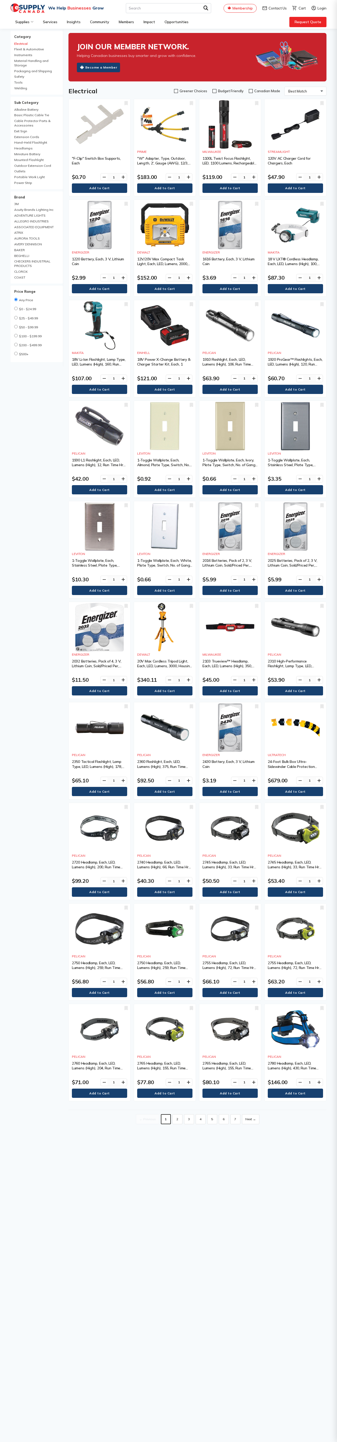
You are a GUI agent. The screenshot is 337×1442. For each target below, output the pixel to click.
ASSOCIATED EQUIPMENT (34, 227)
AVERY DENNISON (28, 244)
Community (99, 22)
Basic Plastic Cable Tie (31, 115)
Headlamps (23, 148)
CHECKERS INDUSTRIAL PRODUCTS (32, 263)
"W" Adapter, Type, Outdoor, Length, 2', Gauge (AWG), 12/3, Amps (162, 163)
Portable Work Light (29, 177)
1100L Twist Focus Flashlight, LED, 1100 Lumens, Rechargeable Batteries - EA (229, 163)
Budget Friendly (231, 91)
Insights (74, 22)
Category (22, 37)
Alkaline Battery (26, 109)
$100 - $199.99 (30, 336)
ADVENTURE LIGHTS (30, 215)
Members (126, 22)
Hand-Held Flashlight (30, 142)
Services (50, 22)
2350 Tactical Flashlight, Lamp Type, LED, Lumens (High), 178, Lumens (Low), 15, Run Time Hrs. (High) (98, 768)
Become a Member (101, 67)
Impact (149, 22)
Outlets (20, 171)
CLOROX (21, 272)
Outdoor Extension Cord (32, 166)
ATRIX (18, 233)
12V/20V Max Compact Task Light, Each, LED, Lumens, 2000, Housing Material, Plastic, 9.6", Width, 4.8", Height (162, 266)
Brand (19, 197)
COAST (19, 277)
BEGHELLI (21, 256)
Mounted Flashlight (29, 160)
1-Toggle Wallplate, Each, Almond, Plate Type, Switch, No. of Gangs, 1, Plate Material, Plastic (163, 467)
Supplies (22, 22)
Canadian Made (267, 91)
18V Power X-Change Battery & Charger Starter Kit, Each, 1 (164, 362)
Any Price (26, 300)
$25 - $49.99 (28, 318)
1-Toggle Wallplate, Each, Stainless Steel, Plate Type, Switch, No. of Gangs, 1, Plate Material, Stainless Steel (292, 467)
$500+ (23, 354)
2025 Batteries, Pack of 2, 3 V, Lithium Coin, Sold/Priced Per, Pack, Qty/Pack (292, 565)
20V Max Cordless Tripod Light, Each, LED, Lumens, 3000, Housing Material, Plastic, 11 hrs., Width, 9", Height (164, 668)
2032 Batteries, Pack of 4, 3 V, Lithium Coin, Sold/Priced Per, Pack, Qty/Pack (96, 666)
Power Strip (23, 183)
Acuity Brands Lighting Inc (33, 210)
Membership (242, 8)
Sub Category (26, 102)
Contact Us (274, 8)
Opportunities (177, 22)
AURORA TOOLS (27, 238)
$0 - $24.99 (27, 309)
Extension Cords (26, 137)
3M (16, 204)
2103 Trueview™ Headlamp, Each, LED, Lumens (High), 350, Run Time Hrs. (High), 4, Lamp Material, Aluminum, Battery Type (229, 668)
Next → (250, 1119)
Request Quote (308, 22)
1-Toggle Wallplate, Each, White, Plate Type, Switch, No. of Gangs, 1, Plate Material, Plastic (164, 565)
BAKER (19, 250)
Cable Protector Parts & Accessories (32, 123)
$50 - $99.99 (28, 327)
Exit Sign (20, 131)
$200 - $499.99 (30, 345)
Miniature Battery (27, 154)
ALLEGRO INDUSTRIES (31, 221)
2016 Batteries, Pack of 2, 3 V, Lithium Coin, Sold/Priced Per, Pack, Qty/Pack (227, 565)
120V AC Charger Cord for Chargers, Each (289, 160)
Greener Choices (193, 91)
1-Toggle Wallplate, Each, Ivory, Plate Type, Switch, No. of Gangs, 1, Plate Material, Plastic (230, 465)
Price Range (25, 291)
